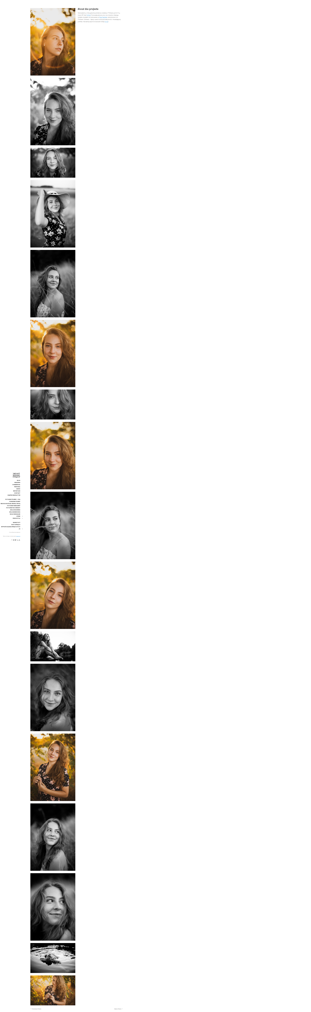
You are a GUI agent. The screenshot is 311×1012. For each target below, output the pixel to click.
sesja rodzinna (15, 510)
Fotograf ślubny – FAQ (12, 499)
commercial (16, 484)
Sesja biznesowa (14, 512)
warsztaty (16, 522)
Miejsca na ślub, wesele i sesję (10, 503)
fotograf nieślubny (13, 505)
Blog (18, 480)
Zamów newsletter (14, 495)
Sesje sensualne (15, 514)
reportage (16, 491)
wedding (17, 482)
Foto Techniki (103, 17)
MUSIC (18, 489)
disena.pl (18, 536)
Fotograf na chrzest (13, 508)
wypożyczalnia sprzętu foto (10, 527)
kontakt (17, 493)
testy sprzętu (15, 524)
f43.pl (106, 21)
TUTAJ (88, 15)
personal (17, 487)
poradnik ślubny (14, 501)
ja (19, 529)
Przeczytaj (16, 518)
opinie (18, 516)
